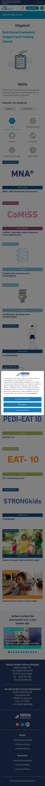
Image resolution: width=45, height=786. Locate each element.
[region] (22, 393)
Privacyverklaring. (32, 393)
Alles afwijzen (22, 404)
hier (29, 389)
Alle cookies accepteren (22, 399)
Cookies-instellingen (22, 410)
